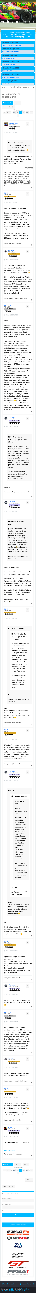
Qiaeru (24, 1291)
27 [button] (31, 112)
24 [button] (27, 112)
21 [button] (17, 112)
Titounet (12, 417)
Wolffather (7, 305)
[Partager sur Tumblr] (32, 168)
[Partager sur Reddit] (30, 168)
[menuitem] (8, 3)
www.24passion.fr (9, 1150)
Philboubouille (13, 123)
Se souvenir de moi (9, 1211)
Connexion (5, 1194)
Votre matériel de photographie (11, 95)
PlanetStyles (25, 1289)
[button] (4, 113)
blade (10, 1127)
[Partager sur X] (28, 168)
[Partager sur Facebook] (26, 168)
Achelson (11, 250)
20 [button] (14, 112)
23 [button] (24, 112)
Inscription (14, 1194)
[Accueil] (18, 13)
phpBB (11, 1289)
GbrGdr (6, 193)
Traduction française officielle (10, 1291)
